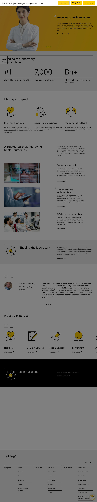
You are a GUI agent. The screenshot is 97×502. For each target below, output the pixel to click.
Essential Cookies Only (76, 3)
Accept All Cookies (89, 3)
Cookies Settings (64, 3)
